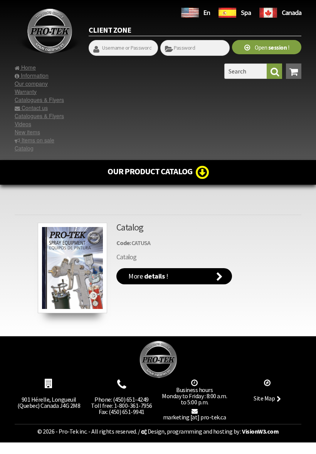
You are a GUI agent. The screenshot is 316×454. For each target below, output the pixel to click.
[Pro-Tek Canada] (268, 11)
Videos (23, 124)
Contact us (34, 108)
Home (28, 67)
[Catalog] (72, 268)
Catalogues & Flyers (39, 99)
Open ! (269, 47)
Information (34, 75)
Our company (31, 83)
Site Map (264, 398)
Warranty (26, 91)
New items (27, 132)
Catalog (24, 148)
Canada (291, 12)
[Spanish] (227, 11)
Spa (246, 12)
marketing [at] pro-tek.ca (194, 417)
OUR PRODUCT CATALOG (152, 171)
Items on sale (37, 140)
